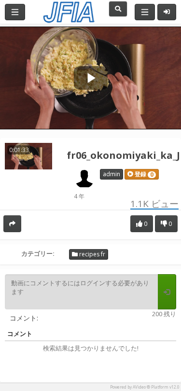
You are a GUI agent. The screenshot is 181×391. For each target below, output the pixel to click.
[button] (142, 174)
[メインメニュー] (15, 12)
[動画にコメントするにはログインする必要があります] (167, 292)
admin (111, 174)
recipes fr (91, 254)
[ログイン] (166, 12)
